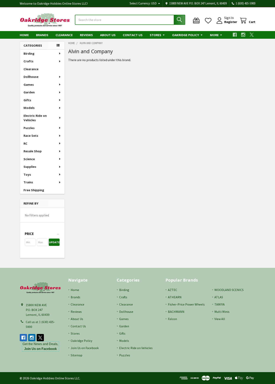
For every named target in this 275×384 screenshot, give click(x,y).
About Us (108, 35)
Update (54, 242)
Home (24, 35)
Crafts (28, 61)
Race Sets (31, 136)
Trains (28, 182)
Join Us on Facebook (85, 348)
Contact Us (133, 35)
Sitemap (76, 355)
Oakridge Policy (185, 35)
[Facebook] (234, 34)
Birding (29, 53)
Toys (27, 174)
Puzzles (29, 128)
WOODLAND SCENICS (229, 290)
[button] (42, 233)
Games (29, 84)
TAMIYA (219, 304)
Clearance (64, 35)
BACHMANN (176, 312)
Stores (155, 35)
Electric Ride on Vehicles (35, 118)
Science (29, 159)
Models (29, 108)
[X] (251, 34)
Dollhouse (31, 77)
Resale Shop (33, 151)
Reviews (86, 35)
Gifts (27, 100)
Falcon (172, 319)
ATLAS (218, 297)
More (214, 35)
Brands (42, 35)
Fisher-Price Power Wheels (186, 304)
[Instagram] (243, 34)
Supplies (30, 167)
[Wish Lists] (209, 21)
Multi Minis (222, 312)
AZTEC (172, 290)
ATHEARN (175, 297)
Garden (29, 92)
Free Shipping (34, 190)
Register (230, 22)
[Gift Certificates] (197, 21)
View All (219, 319)
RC (25, 143)
